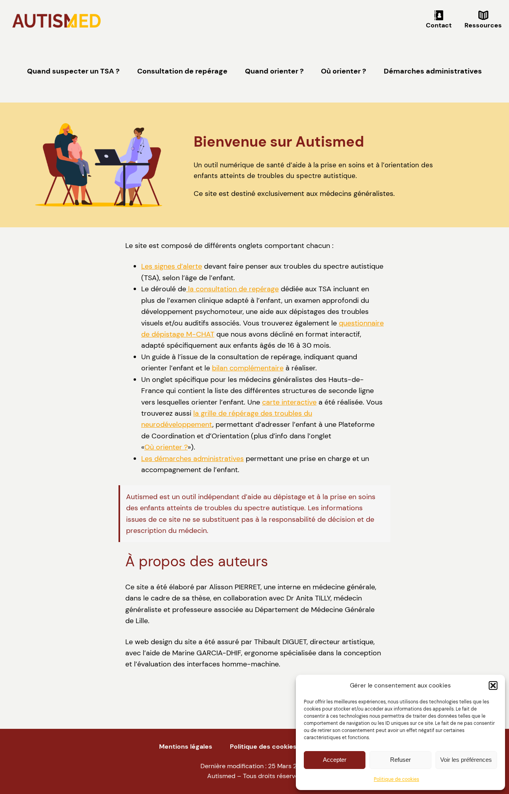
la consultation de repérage (232, 289)
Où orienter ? (166, 447)
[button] (493, 685)
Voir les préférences (466, 759)
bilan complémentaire (248, 368)
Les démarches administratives (192, 458)
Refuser (400, 759)
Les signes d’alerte (171, 266)
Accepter (334, 759)
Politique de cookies (396, 779)
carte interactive (289, 402)
